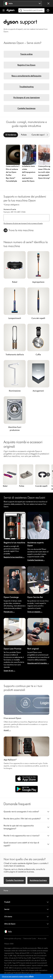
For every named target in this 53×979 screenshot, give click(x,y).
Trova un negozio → (34, 612)
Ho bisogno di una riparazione (26, 97)
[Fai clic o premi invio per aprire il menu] (3, 10)
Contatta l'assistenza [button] (15, 880)
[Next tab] (47, 134)
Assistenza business (38, 880)
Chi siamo (8, 917)
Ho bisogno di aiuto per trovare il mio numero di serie (23, 223)
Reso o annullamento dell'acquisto (26, 76)
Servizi (6, 909)
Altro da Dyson (9, 924)
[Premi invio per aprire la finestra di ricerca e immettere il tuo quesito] (31, 10)
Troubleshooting (26, 87)
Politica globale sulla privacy (12, 938)
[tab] (11, 134)
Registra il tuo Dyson (26, 65)
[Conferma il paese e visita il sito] (48, 3)
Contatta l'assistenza (26, 108)
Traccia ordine (26, 54)
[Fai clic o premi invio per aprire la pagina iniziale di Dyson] (10, 11)
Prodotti (7, 902)
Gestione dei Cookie (29, 938)
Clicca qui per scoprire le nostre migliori (18, 976)
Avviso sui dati (42, 938)
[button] (51, 977)
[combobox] (23, 3)
